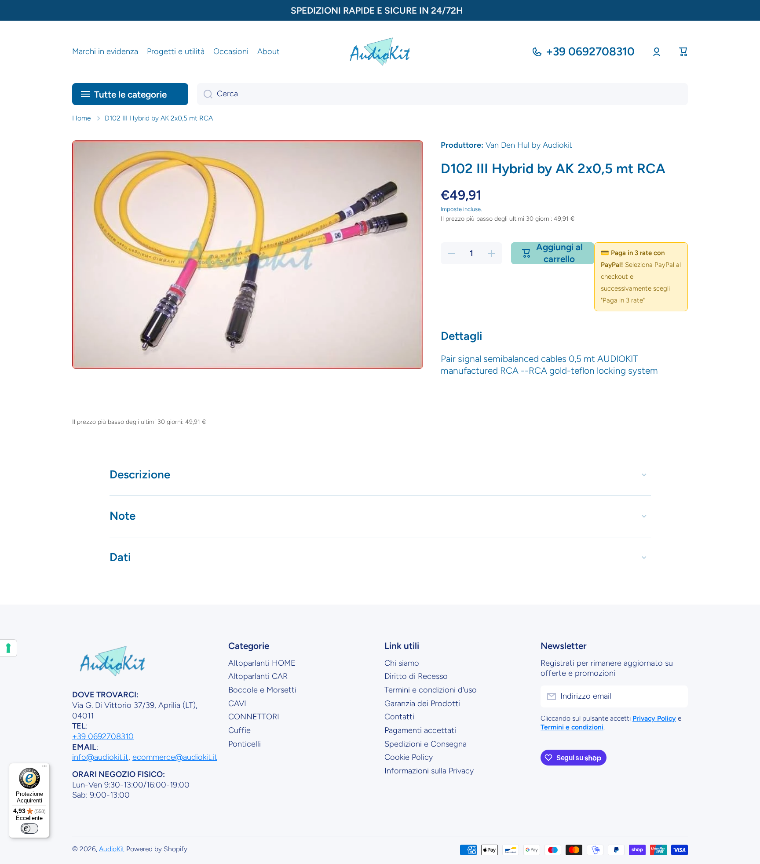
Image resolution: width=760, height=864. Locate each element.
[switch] (29, 828)
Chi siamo (401, 663)
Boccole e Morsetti (262, 690)
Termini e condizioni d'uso (430, 690)
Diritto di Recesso (416, 676)
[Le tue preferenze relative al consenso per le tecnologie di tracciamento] (8, 648)
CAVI (237, 703)
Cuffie (239, 730)
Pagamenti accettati (420, 730)
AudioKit (111, 849)
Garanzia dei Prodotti (422, 703)
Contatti (399, 717)
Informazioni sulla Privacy (429, 771)
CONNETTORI (253, 717)
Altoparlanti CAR (258, 676)
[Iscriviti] (677, 696)
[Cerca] (204, 94)
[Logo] (380, 52)
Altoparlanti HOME (262, 663)
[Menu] (44, 768)
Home (81, 118)
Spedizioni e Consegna (425, 744)
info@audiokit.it (100, 757)
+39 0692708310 (590, 51)
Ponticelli (244, 744)
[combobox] (442, 94)
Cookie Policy (408, 757)
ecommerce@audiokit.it (174, 757)
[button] (683, 51)
